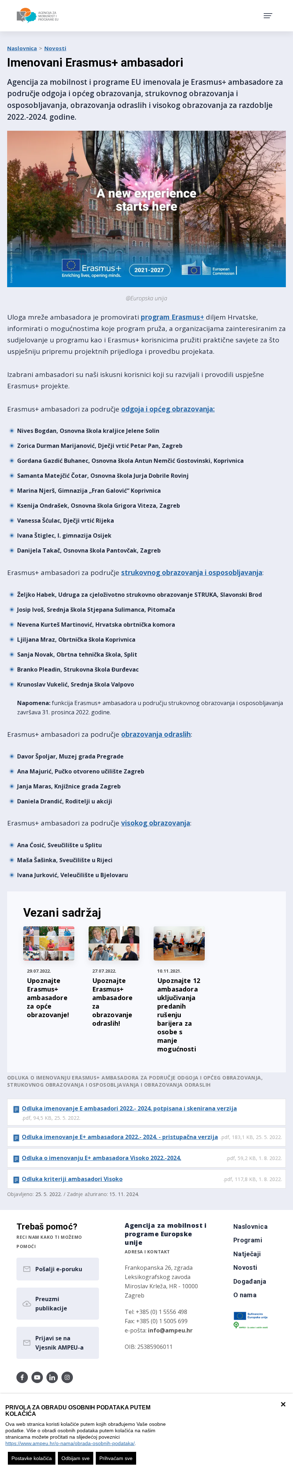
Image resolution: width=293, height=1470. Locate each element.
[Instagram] (67, 1377)
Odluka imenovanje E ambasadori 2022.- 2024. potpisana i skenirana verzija (129, 1108)
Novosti (55, 48)
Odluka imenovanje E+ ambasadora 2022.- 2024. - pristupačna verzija (120, 1137)
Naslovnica (22, 48)
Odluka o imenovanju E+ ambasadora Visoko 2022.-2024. (101, 1158)
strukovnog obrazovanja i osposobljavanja (191, 572)
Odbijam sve (75, 1458)
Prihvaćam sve (116, 1458)
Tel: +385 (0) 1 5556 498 (156, 1312)
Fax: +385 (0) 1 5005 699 (156, 1321)
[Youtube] (37, 1377)
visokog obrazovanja (155, 823)
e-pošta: (159, 1330)
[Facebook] (22, 1377)
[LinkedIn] (52, 1377)
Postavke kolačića (31, 1458)
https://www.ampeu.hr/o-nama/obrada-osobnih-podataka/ (70, 1443)
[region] (146, 1432)
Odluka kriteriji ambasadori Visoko (72, 1179)
